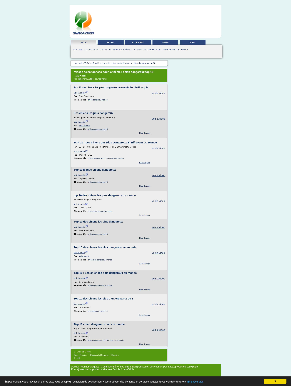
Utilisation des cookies (150, 366)
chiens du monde (116, 158)
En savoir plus (195, 381)
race (84, 42)
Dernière (115, 355)
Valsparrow (84, 256)
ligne (165, 42)
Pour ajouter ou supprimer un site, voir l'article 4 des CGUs (102, 369)
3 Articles (90, 79)
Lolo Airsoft (84, 125)
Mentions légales (90, 366)
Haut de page (145, 133)
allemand (138, 42)
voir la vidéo (158, 93)
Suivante (105, 355)
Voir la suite (79, 93)
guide (110, 42)
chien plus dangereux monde (100, 211)
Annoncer (169, 49)
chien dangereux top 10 (98, 100)
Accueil (78, 49)
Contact (183, 49)
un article (154, 49)
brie (192, 42)
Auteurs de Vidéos (119, 49)
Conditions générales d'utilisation (119, 366)
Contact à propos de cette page (181, 366)
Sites (104, 49)
